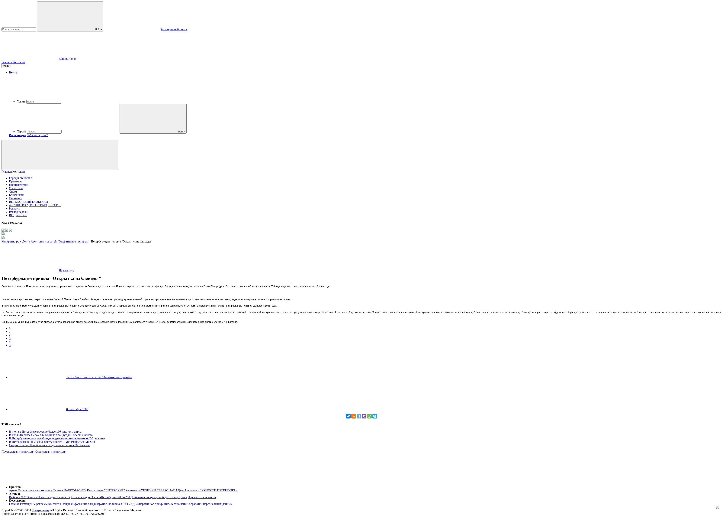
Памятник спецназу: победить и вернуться (159, 497)
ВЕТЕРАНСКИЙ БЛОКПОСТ (29, 201)
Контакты (18, 62)
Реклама (14, 208)
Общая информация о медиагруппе (84, 504)
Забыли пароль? (37, 135)
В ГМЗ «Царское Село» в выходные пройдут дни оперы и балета (51, 435)
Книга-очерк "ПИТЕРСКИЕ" (106, 490)
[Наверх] (30, 480)
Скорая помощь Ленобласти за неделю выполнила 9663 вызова (49, 445)
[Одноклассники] (353, 416)
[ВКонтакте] (348, 416)
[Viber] (364, 416)
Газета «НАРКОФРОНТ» (69, 490)
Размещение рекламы (33, 504)
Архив (13, 490)
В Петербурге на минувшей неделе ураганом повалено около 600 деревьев (57, 438)
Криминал (15, 181)
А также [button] (14, 493)
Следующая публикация (50, 451)
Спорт (13, 191)
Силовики (15, 198)
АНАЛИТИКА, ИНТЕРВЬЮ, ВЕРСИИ (35, 205)
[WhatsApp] (369, 416)
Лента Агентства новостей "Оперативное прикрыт (99, 377)
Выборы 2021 (18, 497)
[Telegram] (359, 416)
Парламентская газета (202, 497)
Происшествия (18, 184)
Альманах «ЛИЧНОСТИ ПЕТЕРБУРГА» (210, 490)
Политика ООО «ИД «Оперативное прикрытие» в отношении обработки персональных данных (170, 504)
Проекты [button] (15, 487)
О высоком (16, 188)
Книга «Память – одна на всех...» (48, 497)
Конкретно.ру (40, 510)
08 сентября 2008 (77, 409)
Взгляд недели (18, 211)
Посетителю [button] (17, 500)
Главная (7, 62)
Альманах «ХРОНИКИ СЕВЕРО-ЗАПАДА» (155, 490)
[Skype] (374, 416)
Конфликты (16, 195)
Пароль (21, 131)
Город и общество (20, 178)
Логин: (21, 101)
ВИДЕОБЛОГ (18, 215)
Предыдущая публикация (18, 451)
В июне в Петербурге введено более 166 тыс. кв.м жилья (45, 431)
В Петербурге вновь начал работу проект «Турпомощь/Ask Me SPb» (52, 441)
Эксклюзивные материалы (35, 490)
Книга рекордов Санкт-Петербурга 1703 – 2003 (101, 497)
